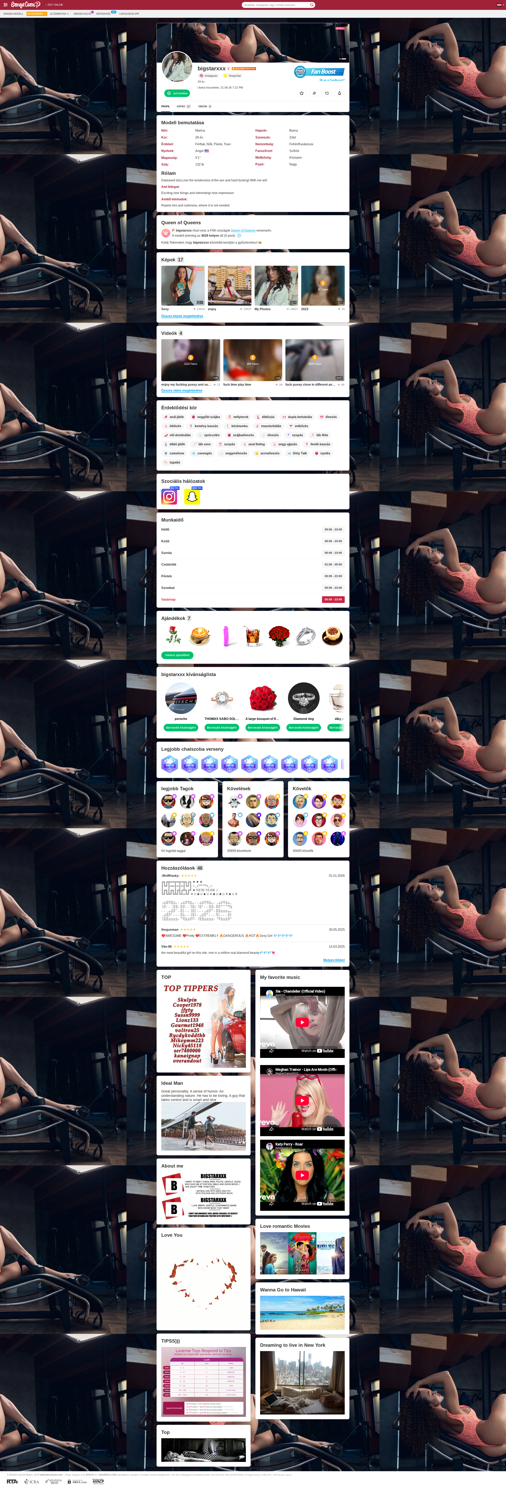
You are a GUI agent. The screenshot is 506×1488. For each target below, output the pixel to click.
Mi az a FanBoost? (332, 80)
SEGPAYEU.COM (107, 1475)
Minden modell (14, 13)
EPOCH (90, 1475)
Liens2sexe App (129, 13)
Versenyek (103, 13)
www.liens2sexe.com (51, 1474)
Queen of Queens (243, 230)
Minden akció (82, 13)
